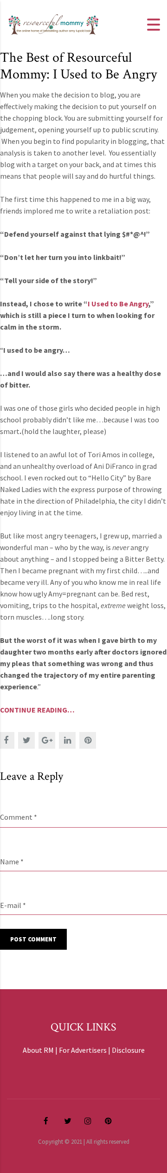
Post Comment (33, 939)
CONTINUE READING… (37, 709)
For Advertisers (83, 1050)
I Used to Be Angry (118, 303)
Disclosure (128, 1050)
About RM (38, 1050)
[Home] (53, 23)
